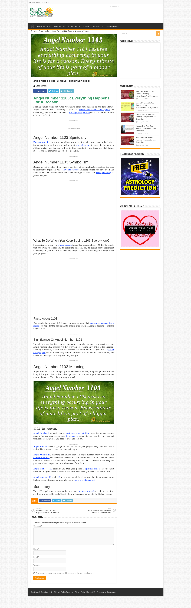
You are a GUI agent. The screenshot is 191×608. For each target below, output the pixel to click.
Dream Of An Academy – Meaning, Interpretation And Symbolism (146, 116)
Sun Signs (35, 592)
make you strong (103, 172)
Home (32, 26)
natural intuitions (41, 457)
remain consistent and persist (94, 109)
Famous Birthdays (112, 26)
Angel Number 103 (42, 476)
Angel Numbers (59, 26)
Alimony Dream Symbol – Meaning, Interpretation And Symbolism (146, 140)
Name (36, 549)
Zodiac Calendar (74, 26)
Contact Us (91, 592)
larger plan (40, 352)
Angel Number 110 (42, 468)
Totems (86, 26)
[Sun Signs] (41, 12)
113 (58, 476)
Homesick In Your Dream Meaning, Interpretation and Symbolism (146, 128)
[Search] (158, 33)
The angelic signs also (79, 112)
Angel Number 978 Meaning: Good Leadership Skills (99, 510)
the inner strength (86, 491)
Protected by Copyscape (106, 592)
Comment (37, 526)
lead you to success (70, 169)
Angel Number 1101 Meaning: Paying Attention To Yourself (48, 510)
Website (36, 565)
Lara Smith (41, 86)
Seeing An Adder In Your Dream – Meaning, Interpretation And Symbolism (147, 93)
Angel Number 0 (41, 432)
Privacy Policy (80, 592)
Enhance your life (41, 142)
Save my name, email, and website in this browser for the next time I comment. (66, 573)
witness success (64, 244)
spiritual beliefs (92, 468)
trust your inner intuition (78, 432)
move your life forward (84, 479)
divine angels (72, 435)
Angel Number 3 (41, 446)
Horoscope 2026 (43, 26)
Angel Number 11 (41, 454)
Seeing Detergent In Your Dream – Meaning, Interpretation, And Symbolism (147, 105)
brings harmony (83, 144)
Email (36, 557)
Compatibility (96, 26)
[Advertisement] (140, 60)
